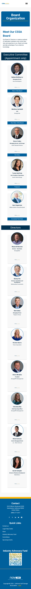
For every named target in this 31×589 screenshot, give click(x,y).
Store (4, 531)
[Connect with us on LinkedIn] (15, 517)
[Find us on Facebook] (9, 517)
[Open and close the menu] (20, 3)
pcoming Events (8, 540)
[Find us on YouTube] (18, 517)
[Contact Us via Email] (21, 517)
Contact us (5, 526)
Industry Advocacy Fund (9, 534)
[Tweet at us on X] (12, 517)
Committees (6, 537)
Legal (19, 585)
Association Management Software (15, 579)
